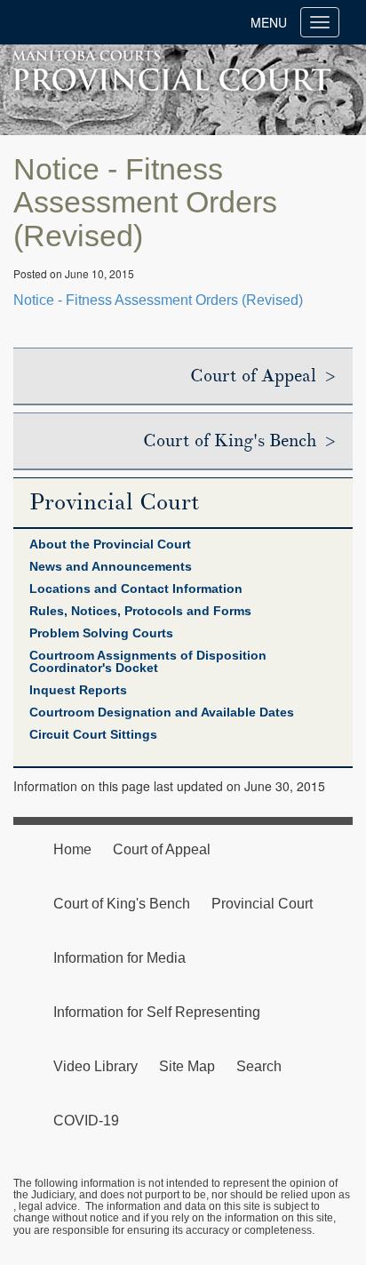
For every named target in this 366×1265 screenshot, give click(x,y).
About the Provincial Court (110, 544)
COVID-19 (86, 1120)
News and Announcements (110, 566)
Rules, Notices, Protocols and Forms (140, 611)
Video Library (95, 1066)
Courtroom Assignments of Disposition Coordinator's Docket (148, 661)
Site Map (187, 1066)
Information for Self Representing (156, 1012)
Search (259, 1066)
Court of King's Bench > (239, 440)
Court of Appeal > (262, 376)
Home (72, 849)
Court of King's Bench (121, 903)
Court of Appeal (162, 849)
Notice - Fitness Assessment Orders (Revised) (158, 300)
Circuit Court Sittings (93, 734)
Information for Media (119, 957)
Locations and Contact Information (136, 588)
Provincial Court (114, 502)
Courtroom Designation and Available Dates (161, 712)
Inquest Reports (78, 690)
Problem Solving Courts (101, 633)
